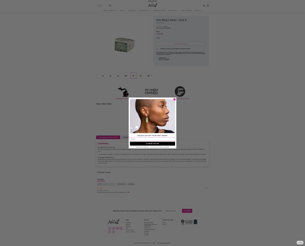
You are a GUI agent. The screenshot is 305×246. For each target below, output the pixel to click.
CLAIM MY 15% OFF (152, 143)
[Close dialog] (174, 99)
